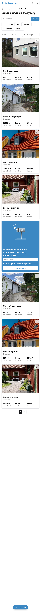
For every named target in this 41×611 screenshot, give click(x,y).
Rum (18, 24)
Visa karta (22, 607)
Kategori (27, 24)
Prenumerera (20, 268)
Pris (4, 24)
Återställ (19, 29)
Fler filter (9, 29)
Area (11, 24)
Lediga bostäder (12, 9)
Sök (36, 19)
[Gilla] (37, 41)
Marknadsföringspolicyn (24, 264)
